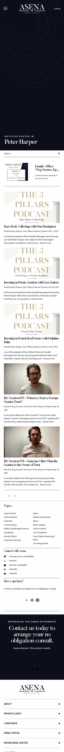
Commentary (10, 525)
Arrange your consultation (21, 556)
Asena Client (10, 513)
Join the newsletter (18, 565)
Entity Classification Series (16, 528)
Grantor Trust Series (24, 406)
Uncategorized (40, 543)
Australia (8, 521)
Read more (45, 243)
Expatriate (9, 532)
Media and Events (41, 517)
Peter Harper (16, 231)
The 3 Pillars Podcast (31, 231)
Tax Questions (40, 532)
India (35, 513)
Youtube (13, 573)
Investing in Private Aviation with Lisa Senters (31, 282)
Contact (57, 9)
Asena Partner (11, 517)
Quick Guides (39, 528)
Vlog (13, 406)
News (36, 521)
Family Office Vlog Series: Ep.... (47, 168)
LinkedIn (13, 569)
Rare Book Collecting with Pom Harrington (30, 226)
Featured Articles (12, 540)
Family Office (10, 536)
